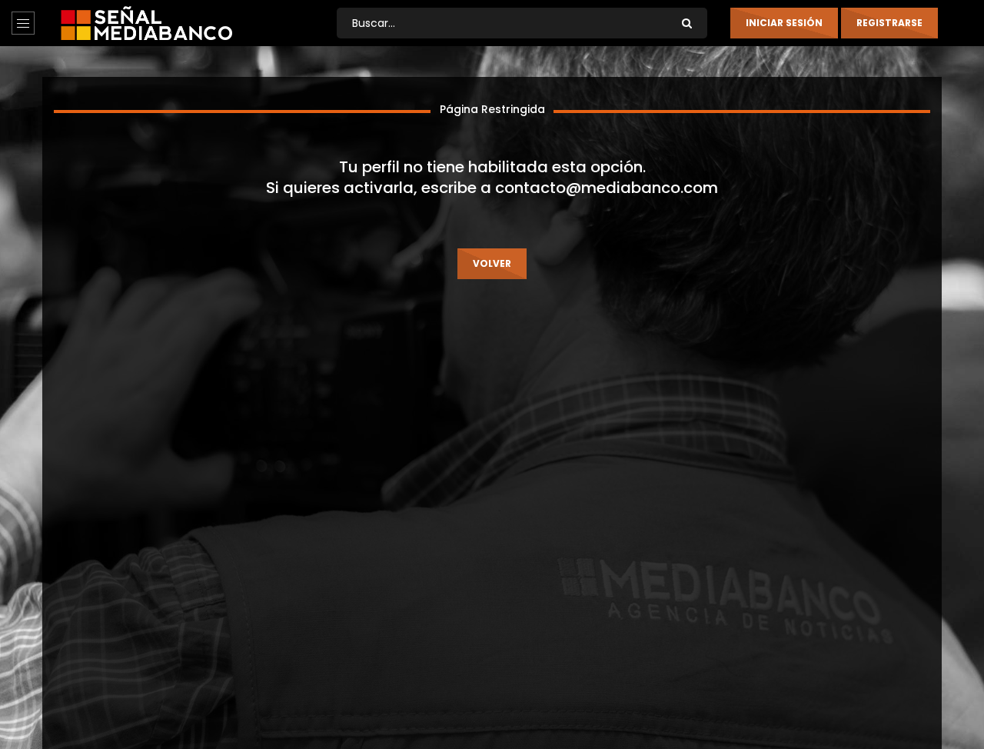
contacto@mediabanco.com (606, 187)
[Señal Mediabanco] (146, 23)
